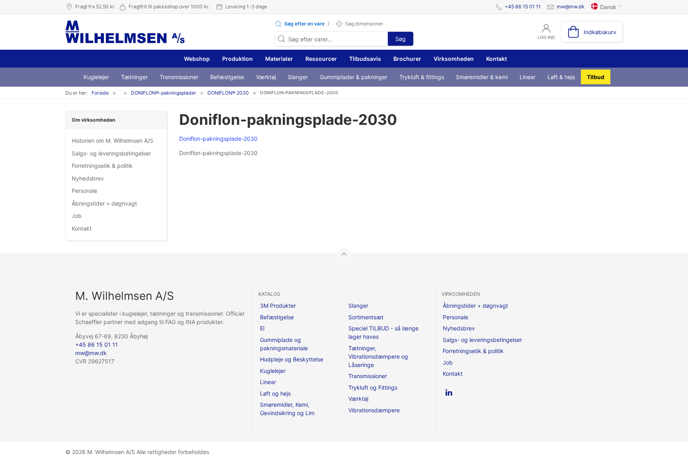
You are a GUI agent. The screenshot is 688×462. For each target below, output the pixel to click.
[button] (299, 23)
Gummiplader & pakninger (353, 77)
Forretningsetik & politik (102, 165)
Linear (528, 77)
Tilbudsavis (365, 58)
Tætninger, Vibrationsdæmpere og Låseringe (378, 356)
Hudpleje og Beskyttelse (291, 359)
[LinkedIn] (449, 392)
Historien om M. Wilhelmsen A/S (112, 140)
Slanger (298, 77)
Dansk (608, 7)
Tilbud (595, 77)
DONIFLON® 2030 (228, 93)
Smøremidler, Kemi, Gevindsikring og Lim (287, 408)
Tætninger (134, 77)
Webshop (196, 58)
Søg (400, 38)
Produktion (237, 58)
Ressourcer (321, 58)
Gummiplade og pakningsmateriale (284, 343)
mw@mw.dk (570, 7)
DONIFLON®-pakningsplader (163, 93)
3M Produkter (278, 305)
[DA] (125, 32)
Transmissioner (179, 77)
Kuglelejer (96, 77)
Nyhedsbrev (88, 178)
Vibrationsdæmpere (374, 410)
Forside (100, 93)
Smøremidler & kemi (482, 77)
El (262, 328)
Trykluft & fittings (421, 77)
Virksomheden (454, 58)
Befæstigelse (227, 77)
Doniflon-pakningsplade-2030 (218, 138)
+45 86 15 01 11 (523, 7)
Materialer (279, 58)
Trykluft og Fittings (372, 387)
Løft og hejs (275, 393)
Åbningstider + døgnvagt (104, 203)
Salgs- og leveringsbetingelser (111, 153)
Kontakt (496, 58)
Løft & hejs (561, 77)
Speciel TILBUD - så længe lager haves (383, 332)
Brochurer (407, 58)
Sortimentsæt (365, 317)
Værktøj (266, 77)
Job (77, 215)
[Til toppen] (344, 255)
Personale (84, 190)
